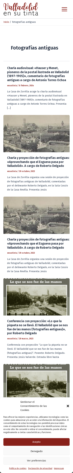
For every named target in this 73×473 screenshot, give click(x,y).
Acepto (36, 441)
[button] (68, 406)
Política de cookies (17, 468)
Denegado (37, 451)
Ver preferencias (36, 460)
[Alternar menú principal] (64, 9)
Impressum (59, 468)
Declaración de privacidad (40, 468)
